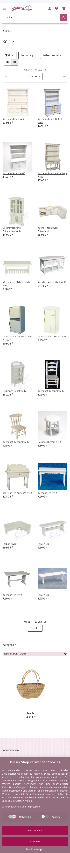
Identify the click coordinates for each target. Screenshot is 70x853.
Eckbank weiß (10, 543)
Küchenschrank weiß (14, 119)
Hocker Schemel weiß (49, 441)
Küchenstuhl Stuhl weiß (51, 390)
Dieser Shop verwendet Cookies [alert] (35, 762)
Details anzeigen (35, 849)
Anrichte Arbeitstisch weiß (52, 282)
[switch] (12, 816)
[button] (50, 9)
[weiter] (64, 76)
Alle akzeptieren (35, 830)
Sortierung (27, 55)
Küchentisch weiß (47, 492)
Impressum (34, 806)
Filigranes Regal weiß (14, 390)
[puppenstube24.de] (22, 8)
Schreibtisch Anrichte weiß (17, 492)
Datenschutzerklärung (14, 806)
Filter (10, 55)
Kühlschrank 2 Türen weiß (52, 336)
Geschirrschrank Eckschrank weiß (12, 229)
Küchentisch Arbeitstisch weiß (16, 284)
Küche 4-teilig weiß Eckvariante (48, 229)
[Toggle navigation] (5, 7)
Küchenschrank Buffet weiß (50, 120)
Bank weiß (43, 543)
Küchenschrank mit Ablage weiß (52, 175)
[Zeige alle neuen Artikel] (65, 653)
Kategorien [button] (9, 644)
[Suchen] (63, 17)
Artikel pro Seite (52, 55)
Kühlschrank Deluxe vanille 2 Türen (17, 338)
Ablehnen (35, 841)
